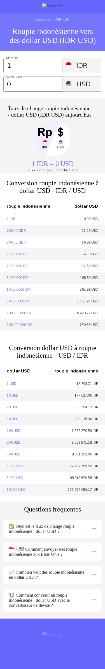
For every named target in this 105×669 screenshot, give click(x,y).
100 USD (13, 431)
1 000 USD (15, 466)
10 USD (12, 395)
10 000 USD (16, 489)
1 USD (12, 383)
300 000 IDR (16, 242)
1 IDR (11, 219)
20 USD (12, 407)
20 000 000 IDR (19, 301)
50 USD (12, 419)
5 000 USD (15, 478)
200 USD (13, 442)
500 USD (13, 454)
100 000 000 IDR (19, 313)
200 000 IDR (16, 230)
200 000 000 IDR (19, 325)
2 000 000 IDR (18, 266)
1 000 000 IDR (18, 254)
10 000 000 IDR (19, 289)
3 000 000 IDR (18, 278)
